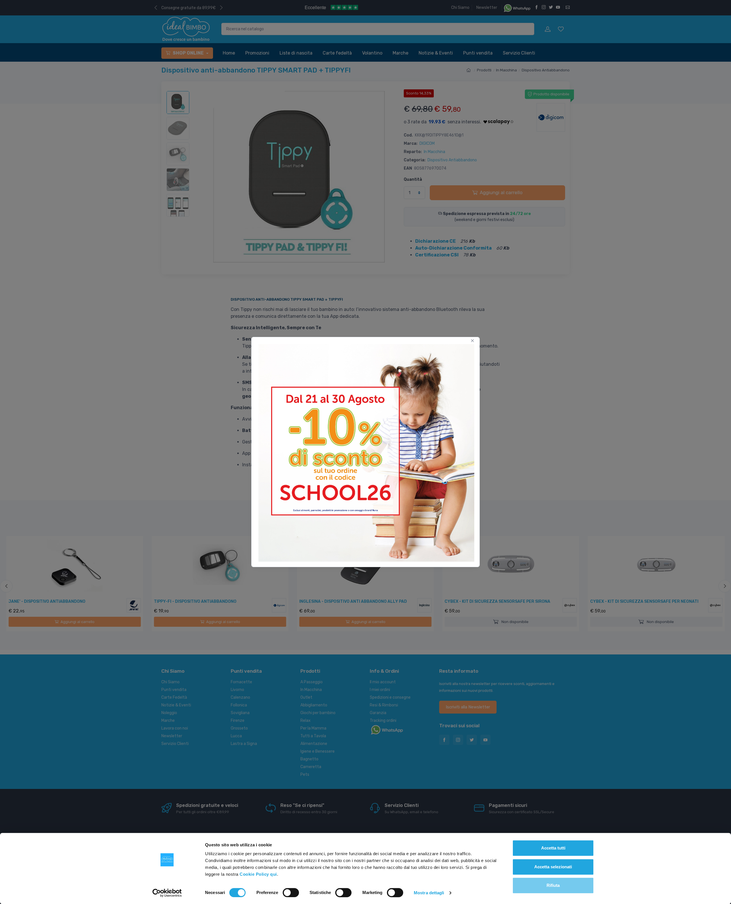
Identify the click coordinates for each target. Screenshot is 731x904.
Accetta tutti (553, 847)
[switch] (291, 892)
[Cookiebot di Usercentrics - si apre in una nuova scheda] (167, 893)
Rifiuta (553, 885)
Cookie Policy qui (258, 874)
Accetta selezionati (553, 866)
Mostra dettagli (429, 892)
